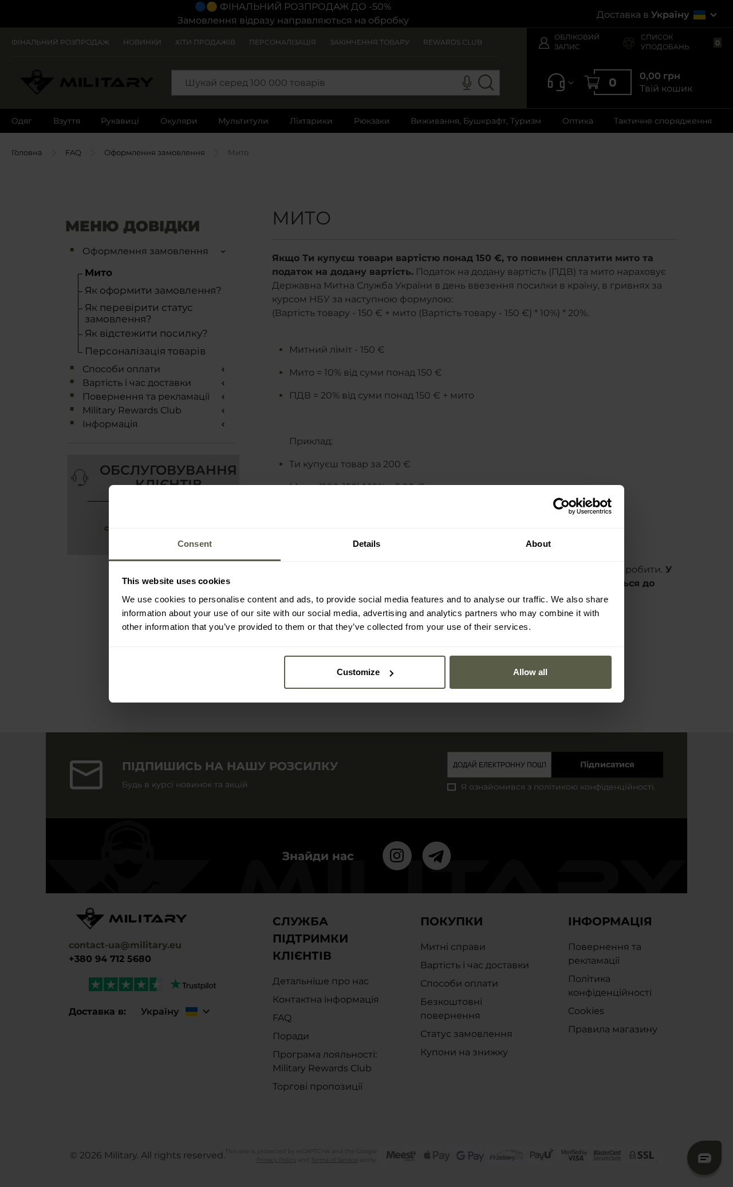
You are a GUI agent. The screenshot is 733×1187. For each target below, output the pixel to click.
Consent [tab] (195, 544)
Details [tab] (367, 544)
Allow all (530, 672)
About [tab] (538, 544)
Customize (358, 672)
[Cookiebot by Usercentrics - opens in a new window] (561, 506)
